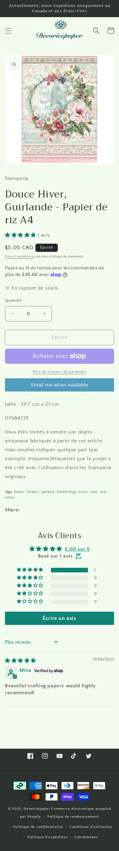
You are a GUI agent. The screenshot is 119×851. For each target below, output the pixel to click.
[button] (8, 30)
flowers (33, 492)
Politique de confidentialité (38, 827)
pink (94, 492)
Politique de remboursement (73, 817)
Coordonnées (86, 837)
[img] (20, 661)
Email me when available (59, 385)
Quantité (13, 300)
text (103, 492)
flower (19, 492)
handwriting (66, 492)
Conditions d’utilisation (90, 827)
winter (10, 497)
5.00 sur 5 (77, 549)
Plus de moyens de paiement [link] (59, 372)
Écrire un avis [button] (59, 618)
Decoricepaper (36, 809)
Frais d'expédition (19, 256)
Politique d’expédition (47, 837)
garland (48, 492)
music (83, 492)
